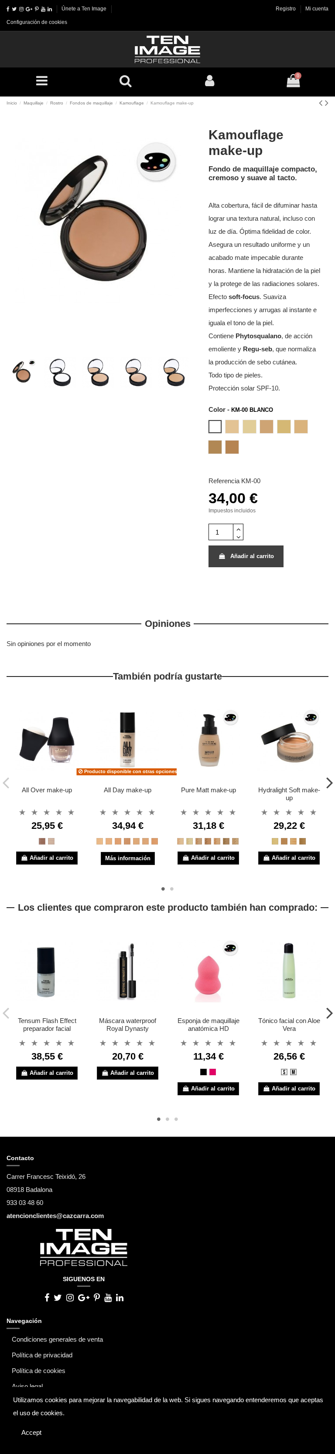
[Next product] (326, 103)
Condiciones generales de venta (57, 1339)
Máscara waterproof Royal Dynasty (127, 1024)
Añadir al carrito (252, 556)
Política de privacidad (42, 1355)
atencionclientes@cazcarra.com (55, 1215)
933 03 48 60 (25, 1202)
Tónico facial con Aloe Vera (289, 1024)
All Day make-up (127, 790)
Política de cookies (38, 1370)
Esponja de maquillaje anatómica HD (208, 1024)
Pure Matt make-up (208, 790)
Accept (31, 1432)
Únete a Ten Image (84, 9)
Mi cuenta (316, 9)
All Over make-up (47, 790)
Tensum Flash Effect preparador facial (47, 1024)
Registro (286, 9)
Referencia (224, 481)
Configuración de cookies (37, 22)
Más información (127, 858)
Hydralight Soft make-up (289, 793)
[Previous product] (322, 103)
